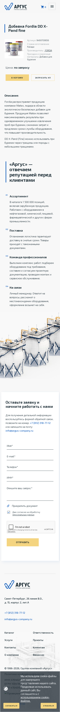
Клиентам (39, 647)
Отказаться (48, 706)
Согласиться (11, 706)
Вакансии (38, 654)
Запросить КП (43, 77)
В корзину (17, 77)
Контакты (10, 647)
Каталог (9, 632)
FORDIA (48, 50)
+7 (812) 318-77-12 (40, 422)
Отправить (22, 542)
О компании (11, 654)
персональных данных (23, 514)
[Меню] (52, 6)
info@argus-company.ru (19, 430)
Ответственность (43, 632)
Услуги (8, 639)
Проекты (38, 639)
